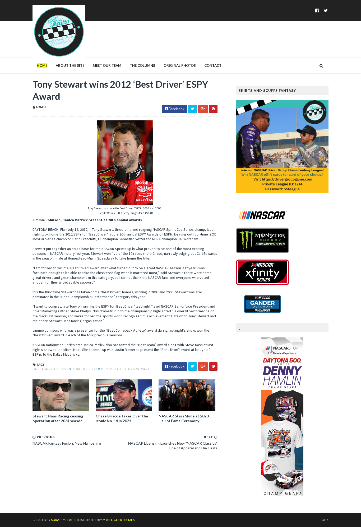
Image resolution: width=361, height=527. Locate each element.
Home (42, 65)
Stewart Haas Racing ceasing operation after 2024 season (58, 418)
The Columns (142, 65)
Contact (212, 65)
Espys (64, 369)
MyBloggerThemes (119, 520)
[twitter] (325, 10)
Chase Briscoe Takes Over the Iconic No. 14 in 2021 (122, 418)
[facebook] (317, 10)
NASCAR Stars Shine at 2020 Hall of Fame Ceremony (184, 418)
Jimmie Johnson (84, 369)
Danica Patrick (44, 369)
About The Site (70, 65)
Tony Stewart (138, 369)
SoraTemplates (63, 520)
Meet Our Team (107, 65)
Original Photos (180, 65)
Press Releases (112, 369)
